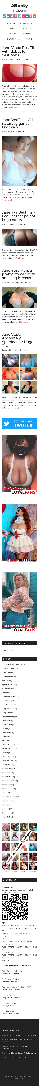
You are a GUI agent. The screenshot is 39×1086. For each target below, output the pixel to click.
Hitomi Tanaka (7, 737)
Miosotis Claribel (8, 781)
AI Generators (7, 689)
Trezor (15, 998)
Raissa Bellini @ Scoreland (18, 1057)
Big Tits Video (7, 705)
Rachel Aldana (7, 793)
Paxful (4, 990)
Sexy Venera (6, 805)
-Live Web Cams (8, 669)
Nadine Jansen (7, 785)
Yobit (10, 974)
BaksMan (17, 990)
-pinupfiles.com (7, 673)
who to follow (7, 817)
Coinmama (14, 982)
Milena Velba (6, 777)
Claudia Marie (7, 725)
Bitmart (16, 974)
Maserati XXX (7, 769)
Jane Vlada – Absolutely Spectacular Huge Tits (17, 340)
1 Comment (23, 350)
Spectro (5, 1014)
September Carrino (9, 801)
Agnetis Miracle (7, 685)
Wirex (18, 1014)
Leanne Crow (6, 757)
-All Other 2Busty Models (11, 665)
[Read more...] (13, 107)
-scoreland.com (7, 677)
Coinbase (5, 982)
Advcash (12, 1014)
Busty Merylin (7, 713)
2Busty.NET (21, 1076)
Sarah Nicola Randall (9, 797)
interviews (6, 741)
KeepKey (22, 998)
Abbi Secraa (6, 681)
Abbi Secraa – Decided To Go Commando (22, 1035)
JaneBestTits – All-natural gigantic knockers (18, 123)
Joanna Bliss (6, 745)
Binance (5, 974)
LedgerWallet (7, 998)
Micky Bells (6, 773)
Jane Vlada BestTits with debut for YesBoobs (19, 51)
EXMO (10, 990)
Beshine (5, 693)
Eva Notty (5, 729)
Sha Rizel (5, 809)
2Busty (19, 5)
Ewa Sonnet (6, 733)
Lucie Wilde (6, 765)
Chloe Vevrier (7, 721)
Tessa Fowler (7, 813)
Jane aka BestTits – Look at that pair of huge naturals (18, 216)
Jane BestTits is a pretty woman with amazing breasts (18, 274)
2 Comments (21, 224)
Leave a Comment (23, 59)
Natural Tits (6, 789)
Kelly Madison (7, 749)
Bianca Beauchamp (9, 697)
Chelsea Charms (8, 717)
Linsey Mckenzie (8, 761)
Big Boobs (6, 701)
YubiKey (5, 1006)
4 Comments (20, 132)
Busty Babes (6, 709)
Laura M (5, 753)
